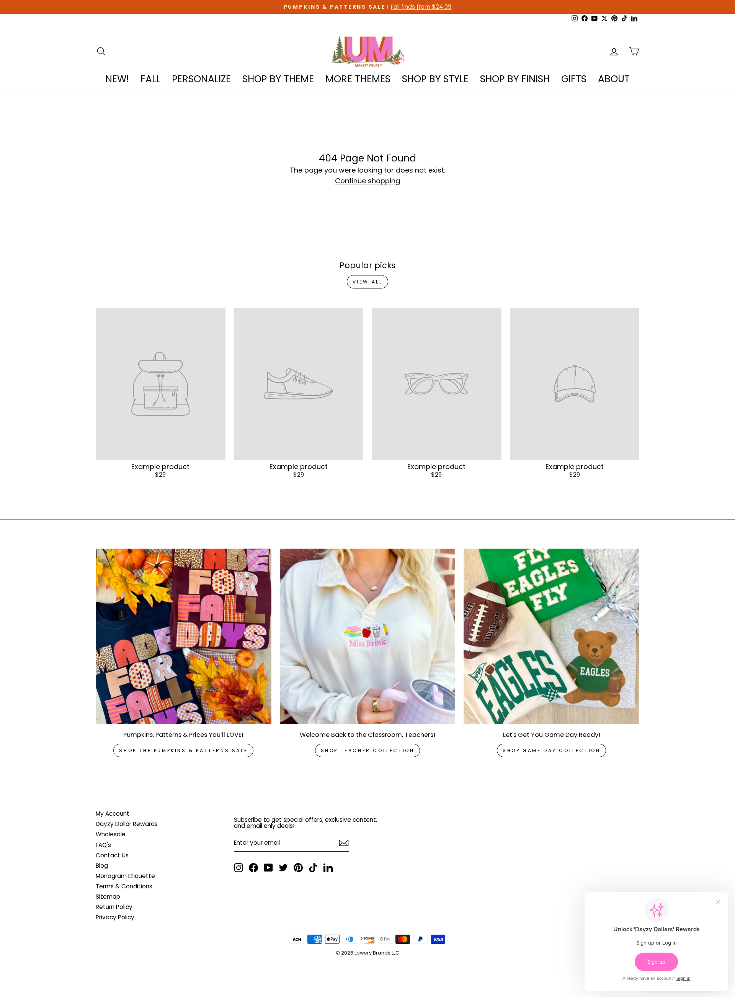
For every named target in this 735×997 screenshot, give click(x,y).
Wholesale (111, 834)
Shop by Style (435, 79)
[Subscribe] (344, 842)
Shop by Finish (515, 79)
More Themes (357, 79)
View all (368, 282)
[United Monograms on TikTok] (313, 867)
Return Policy (114, 907)
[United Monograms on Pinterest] (298, 867)
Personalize (201, 79)
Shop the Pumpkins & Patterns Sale (183, 750)
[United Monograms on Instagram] (238, 867)
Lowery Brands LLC (376, 953)
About (614, 79)
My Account (112, 814)
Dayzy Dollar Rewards (127, 824)
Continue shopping (367, 181)
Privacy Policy (115, 917)
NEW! (117, 79)
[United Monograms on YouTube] (268, 867)
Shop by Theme (278, 79)
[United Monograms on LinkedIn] (328, 867)
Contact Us (112, 855)
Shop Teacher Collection (368, 750)
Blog (102, 866)
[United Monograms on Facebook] (253, 867)
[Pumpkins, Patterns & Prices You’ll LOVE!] (183, 636)
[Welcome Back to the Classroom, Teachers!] (368, 636)
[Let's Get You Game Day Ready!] (551, 636)
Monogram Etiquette (125, 876)
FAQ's (103, 845)
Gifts (573, 79)
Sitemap (108, 897)
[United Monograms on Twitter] (283, 867)
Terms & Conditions (124, 886)
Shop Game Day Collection (551, 750)
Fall (150, 79)
